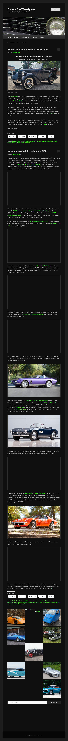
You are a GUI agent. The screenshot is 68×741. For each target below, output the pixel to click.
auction (42, 600)
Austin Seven (14, 96)
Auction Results (25, 37)
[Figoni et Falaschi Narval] (16, 671)
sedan (22, 142)
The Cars (16, 37)
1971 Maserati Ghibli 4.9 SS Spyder (33, 314)
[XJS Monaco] (52, 671)
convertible (54, 141)
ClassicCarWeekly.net (21, 9)
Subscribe (54, 702)
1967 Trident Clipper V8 (49, 403)
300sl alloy (27, 600)
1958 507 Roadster (21, 409)
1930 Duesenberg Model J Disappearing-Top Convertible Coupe (31, 211)
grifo (30, 602)
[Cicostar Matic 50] (52, 618)
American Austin (18, 101)
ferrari (15, 602)
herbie (33, 602)
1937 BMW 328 (19, 407)
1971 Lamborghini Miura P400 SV (39, 221)
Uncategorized (16, 141)
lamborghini (47, 602)
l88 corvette (41, 602)
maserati (58, 602)
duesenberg (10, 602)
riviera (18, 142)
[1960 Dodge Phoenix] (52, 635)
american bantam (31, 141)
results (9, 604)
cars (43, 141)
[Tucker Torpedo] (30, 610)
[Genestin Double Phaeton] (34, 652)
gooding (20, 602)
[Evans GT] (16, 618)
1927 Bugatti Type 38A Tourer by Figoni (36, 400)
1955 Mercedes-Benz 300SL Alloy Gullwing (28, 164)
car (48, 600)
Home (9, 37)
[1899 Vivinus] (39, 612)
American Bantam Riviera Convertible (27, 49)
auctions (39, 141)
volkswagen (15, 604)
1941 (25, 141)
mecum (9, 142)
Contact (42, 37)
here (44, 124)
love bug (53, 602)
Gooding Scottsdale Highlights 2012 (26, 150)
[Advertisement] (34, 718)
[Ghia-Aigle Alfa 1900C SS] (52, 689)
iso (36, 602)
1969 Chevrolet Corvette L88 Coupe (34, 493)
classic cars (47, 141)
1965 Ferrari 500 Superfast (43, 266)
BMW (46, 600)
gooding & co (25, 602)
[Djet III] (16, 636)
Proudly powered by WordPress (34, 735)
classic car (57, 600)
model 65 (14, 142)
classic (52, 600)
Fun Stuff (34, 37)
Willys (51, 114)
